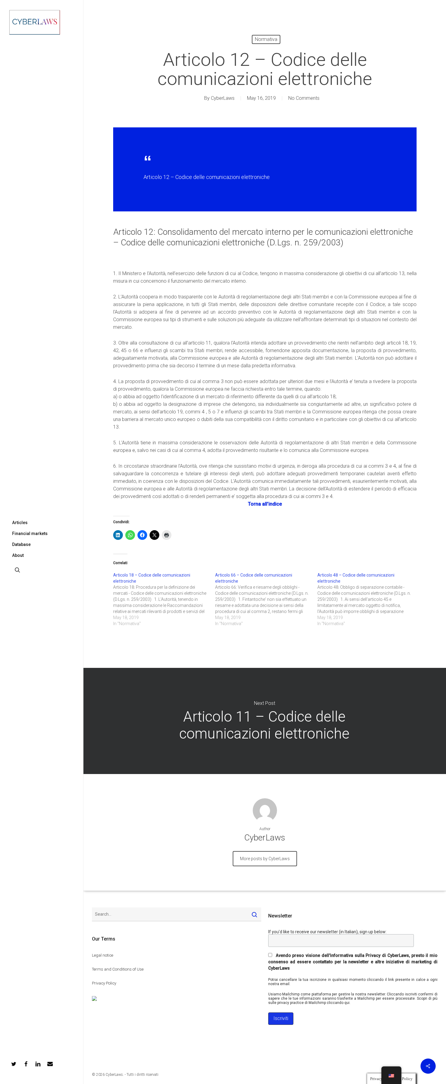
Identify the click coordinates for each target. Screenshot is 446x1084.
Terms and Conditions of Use (118, 969)
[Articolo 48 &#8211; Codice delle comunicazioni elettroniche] (368, 599)
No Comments (303, 98)
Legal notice (102, 955)
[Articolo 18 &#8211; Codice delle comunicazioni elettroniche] (164, 599)
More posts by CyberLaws (265, 858)
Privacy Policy (104, 983)
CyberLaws (223, 98)
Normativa (266, 39)
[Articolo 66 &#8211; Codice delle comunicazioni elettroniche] (266, 599)
